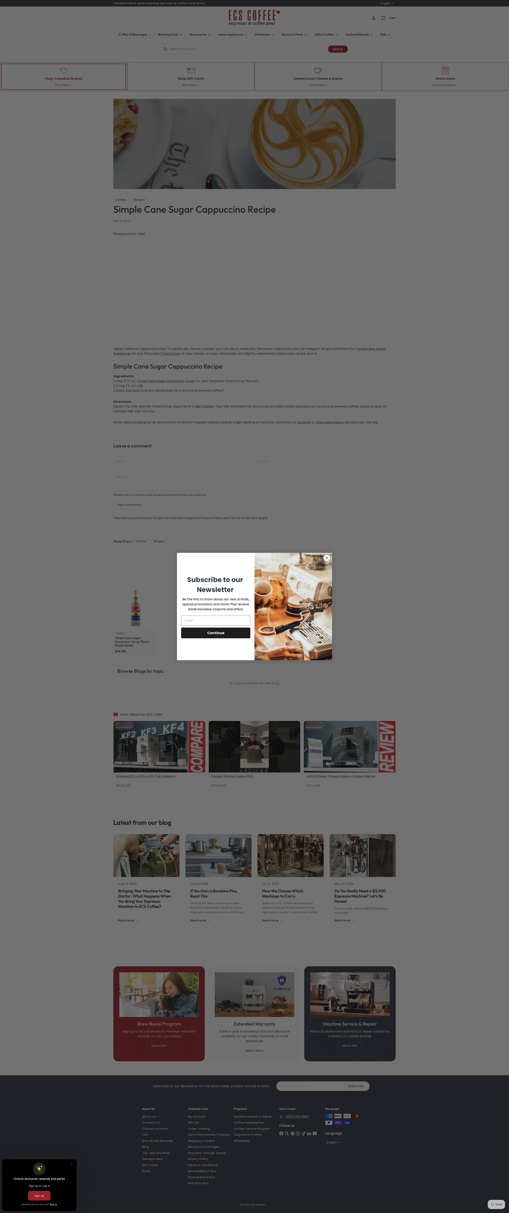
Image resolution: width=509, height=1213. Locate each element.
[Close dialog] (326, 557)
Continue (215, 632)
